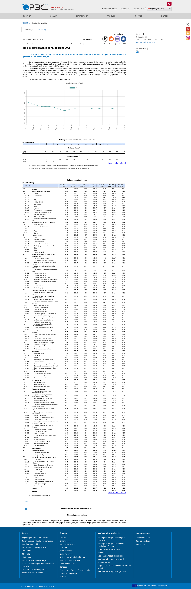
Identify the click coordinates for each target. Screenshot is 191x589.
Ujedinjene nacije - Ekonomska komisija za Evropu (111, 544)
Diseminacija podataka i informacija (37, 541)
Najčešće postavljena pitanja (34, 569)
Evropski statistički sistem (109, 549)
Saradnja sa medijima (31, 544)
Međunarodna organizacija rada (112, 571)
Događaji (63, 567)
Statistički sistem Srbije (70, 560)
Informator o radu (110, 8)
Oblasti (53, 16)
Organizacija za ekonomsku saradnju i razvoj (114, 566)
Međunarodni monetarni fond (111, 559)
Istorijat (63, 576)
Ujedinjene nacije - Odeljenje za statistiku (111, 538)
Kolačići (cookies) (143, 541)
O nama (164, 16)
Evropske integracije (68, 573)
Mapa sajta (140, 544)
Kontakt (136, 8)
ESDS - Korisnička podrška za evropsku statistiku (38, 564)
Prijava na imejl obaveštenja (34, 560)
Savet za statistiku (67, 563)
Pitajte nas (125, 8)
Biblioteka (26, 554)
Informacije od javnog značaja (35, 547)
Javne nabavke (66, 550)
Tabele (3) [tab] (42, 29)
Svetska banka (104, 562)
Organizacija (65, 541)
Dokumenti (64, 547)
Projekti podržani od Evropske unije (75, 570)
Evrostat (101, 552)
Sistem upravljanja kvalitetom (72, 557)
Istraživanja (82, 16)
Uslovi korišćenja (143, 537)
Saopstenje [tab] (28, 29)
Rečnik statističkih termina (33, 572)
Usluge (138, 16)
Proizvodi (111, 16)
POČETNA (27, 16)
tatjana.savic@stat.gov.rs (146, 42)
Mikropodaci (27, 550)
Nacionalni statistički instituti (110, 556)
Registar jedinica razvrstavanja (35, 537)
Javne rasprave (66, 554)
